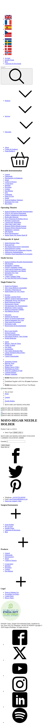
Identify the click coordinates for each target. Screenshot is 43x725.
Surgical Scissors (10, 333)
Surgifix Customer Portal (12, 297)
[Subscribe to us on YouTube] (20, 676)
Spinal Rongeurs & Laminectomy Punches (18, 250)
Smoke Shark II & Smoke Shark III (16, 235)
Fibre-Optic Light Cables (13, 224)
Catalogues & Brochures (12, 530)
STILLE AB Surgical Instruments (15, 213)
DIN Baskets (9, 231)
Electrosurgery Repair (12, 304)
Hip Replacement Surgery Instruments (17, 247)
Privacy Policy (9, 598)
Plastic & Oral (9, 196)
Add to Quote (5, 445)
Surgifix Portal (9, 60)
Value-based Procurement (13, 322)
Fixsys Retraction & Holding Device (16, 219)
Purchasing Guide (10, 324)
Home (7, 394)
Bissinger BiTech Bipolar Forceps (15, 228)
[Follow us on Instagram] (20, 691)
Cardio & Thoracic (11, 182)
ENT (6, 193)
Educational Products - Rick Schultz (16, 336)
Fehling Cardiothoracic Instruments (16, 215)
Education (8, 132)
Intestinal (7, 185)
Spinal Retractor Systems (13, 248)
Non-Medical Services (12, 311)
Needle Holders (10, 401)
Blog (6, 62)
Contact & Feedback (11, 149)
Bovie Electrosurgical (11, 233)
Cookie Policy (9, 596)
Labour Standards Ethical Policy (15, 352)
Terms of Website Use (12, 592)
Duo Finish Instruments (12, 334)
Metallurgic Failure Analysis (14, 308)
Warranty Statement (11, 374)
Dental (7, 198)
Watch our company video (13, 501)
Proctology (8, 187)
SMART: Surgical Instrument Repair (16, 298)
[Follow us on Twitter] (20, 660)
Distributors (8, 354)
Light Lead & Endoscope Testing (15, 269)
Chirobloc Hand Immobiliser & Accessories (18, 254)
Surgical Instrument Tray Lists (14, 320)
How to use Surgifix (11, 331)
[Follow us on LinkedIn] (20, 707)
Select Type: (9, 432)
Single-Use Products (11, 286)
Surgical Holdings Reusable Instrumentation (19, 211)
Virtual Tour (8, 365)
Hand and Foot (9, 245)
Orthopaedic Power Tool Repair (15, 300)
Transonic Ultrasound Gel (13, 290)
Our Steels (8, 347)
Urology (7, 189)
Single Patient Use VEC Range (15, 291)
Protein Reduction (10, 338)
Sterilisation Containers (12, 230)
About (7, 147)
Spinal (7, 180)
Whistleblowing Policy (12, 369)
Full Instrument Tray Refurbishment (16, 306)
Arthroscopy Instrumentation (14, 252)
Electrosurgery (9, 557)
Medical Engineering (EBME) (14, 309)
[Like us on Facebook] (20, 644)
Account (7, 58)
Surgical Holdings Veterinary (14, 200)
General (7, 174)
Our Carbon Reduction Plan (13, 351)
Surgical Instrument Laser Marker (15, 271)
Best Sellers (8, 203)
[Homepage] (14, 12)
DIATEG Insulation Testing (13, 267)
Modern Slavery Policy (12, 367)
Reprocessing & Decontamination (15, 326)
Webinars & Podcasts (11, 316)
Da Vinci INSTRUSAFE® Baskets (16, 278)
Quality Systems (10, 345)
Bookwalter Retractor (11, 217)
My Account (9, 526)
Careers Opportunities (12, 356)
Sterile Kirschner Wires (12, 243)
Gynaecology (9, 183)
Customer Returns (10, 372)
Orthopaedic (9, 176)
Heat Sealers (9, 274)
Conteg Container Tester (12, 276)
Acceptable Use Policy (12, 594)
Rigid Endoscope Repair (12, 302)
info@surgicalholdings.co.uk (18, 499)
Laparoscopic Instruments (13, 222)
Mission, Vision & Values (13, 343)
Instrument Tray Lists (11, 202)
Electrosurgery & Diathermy (14, 178)
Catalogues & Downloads (13, 63)
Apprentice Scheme (11, 361)
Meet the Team (9, 363)
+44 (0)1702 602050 (18, 497)
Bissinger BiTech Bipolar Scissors (15, 226)
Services (7, 116)
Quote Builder (9, 524)
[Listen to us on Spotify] (20, 722)
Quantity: (4, 441)
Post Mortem (9, 191)
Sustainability (9, 349)
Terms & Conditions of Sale (13, 371)
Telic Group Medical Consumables (16, 288)
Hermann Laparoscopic (12, 220)
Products (7, 101)
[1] (16, 76)
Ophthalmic (8, 194)
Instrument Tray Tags (11, 273)
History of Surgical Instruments (14, 318)
